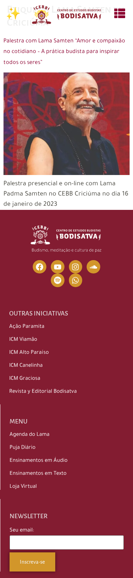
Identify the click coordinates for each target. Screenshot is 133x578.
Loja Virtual (23, 487)
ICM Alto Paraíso (29, 353)
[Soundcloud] (93, 267)
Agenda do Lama (29, 435)
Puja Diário (22, 448)
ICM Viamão (23, 340)
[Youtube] (57, 267)
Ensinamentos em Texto (38, 474)
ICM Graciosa (24, 379)
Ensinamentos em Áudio (39, 461)
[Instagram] (76, 267)
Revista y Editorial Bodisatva (43, 392)
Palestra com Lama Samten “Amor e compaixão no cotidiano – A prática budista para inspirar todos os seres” (64, 52)
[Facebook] (39, 267)
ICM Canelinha (26, 366)
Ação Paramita (26, 327)
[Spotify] (57, 280)
